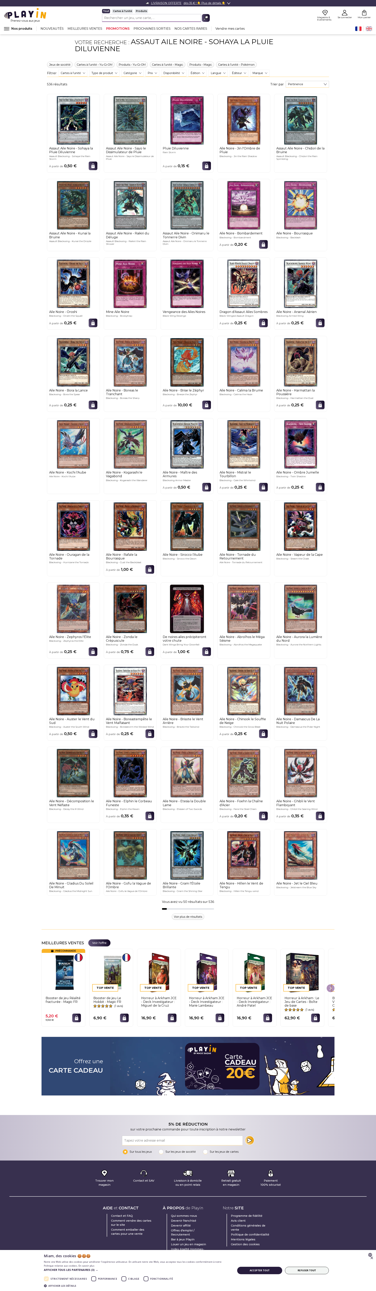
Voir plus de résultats (188, 916)
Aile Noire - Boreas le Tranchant (122, 392)
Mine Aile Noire (117, 312)
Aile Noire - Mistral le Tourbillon (235, 474)
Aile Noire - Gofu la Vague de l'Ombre (128, 885)
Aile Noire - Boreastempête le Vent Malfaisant (129, 721)
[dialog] (188, 1270)
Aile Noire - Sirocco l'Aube (182, 555)
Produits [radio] (141, 11)
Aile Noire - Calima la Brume (241, 390)
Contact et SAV (143, 1180)
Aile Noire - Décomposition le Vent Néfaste (71, 803)
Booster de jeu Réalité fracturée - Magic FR (63, 1000)
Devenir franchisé (183, 1220)
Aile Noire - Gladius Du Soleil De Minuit (71, 885)
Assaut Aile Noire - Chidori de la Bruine (300, 150)
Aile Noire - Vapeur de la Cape (299, 555)
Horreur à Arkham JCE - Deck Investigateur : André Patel (254, 1001)
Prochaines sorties (152, 28)
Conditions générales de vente (248, 1227)
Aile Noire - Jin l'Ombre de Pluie (240, 150)
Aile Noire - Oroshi (63, 312)
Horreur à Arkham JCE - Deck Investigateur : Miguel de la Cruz (159, 1001)
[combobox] (307, 84)
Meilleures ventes (85, 28)
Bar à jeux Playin (182, 1239)
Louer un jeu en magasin (188, 1244)
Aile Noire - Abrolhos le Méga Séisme (242, 638)
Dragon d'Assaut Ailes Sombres (244, 312)
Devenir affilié (181, 1225)
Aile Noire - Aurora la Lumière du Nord (299, 638)
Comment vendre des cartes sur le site (131, 1223)
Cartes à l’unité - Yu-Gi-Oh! (94, 64)
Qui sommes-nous (184, 1216)
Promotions (118, 28)
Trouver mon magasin (104, 1182)
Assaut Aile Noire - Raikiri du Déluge (127, 235)
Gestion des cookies (245, 1244)
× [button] (371, 1258)
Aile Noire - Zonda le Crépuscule (121, 638)
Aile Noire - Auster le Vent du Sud (72, 721)
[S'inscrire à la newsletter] (249, 1140)
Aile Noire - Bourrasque (294, 233)
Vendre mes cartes (230, 28)
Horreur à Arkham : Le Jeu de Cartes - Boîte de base (302, 1001)
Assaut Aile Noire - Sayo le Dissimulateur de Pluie (126, 150)
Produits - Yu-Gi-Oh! (132, 64)
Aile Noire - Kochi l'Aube (67, 472)
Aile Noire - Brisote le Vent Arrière (183, 721)
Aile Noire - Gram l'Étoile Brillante (181, 885)
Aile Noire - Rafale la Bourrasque (121, 556)
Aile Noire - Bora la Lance (68, 390)
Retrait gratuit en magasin (231, 1182)
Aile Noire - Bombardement (241, 233)
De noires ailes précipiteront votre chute (184, 638)
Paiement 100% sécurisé (270, 1182)
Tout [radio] (106, 11)
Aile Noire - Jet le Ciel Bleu (296, 883)
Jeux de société (59, 64)
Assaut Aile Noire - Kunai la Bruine (69, 235)
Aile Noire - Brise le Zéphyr (183, 390)
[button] (137, 1270)
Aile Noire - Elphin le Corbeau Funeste (129, 803)
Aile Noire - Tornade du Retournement (238, 556)
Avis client (238, 1220)
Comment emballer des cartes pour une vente (127, 1232)
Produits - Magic (200, 64)
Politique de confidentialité (250, 1234)
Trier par (277, 84)
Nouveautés (52, 28)
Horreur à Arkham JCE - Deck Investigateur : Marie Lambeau (206, 1001)
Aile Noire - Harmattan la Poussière (295, 392)
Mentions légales (243, 1239)
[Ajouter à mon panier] (93, 166)
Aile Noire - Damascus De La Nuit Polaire (298, 721)
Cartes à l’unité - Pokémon (236, 64)
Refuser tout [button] (307, 1270)
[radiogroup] (156, 11)
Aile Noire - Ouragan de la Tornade (69, 556)
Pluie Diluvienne (176, 148)
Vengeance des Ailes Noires (184, 312)
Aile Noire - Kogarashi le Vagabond (124, 474)
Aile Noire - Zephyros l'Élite (70, 637)
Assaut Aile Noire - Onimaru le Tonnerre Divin (186, 235)
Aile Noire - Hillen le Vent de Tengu (241, 885)
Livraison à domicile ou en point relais (188, 1182)
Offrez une (76, 1066)
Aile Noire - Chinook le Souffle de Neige (243, 721)
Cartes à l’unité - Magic (167, 64)
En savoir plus (86, 1265)
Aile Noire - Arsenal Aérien (296, 312)
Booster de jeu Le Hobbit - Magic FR (107, 1000)
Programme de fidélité (246, 1216)
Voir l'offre (99, 943)
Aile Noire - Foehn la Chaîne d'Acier (241, 803)
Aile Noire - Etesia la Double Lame (184, 803)
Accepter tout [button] (260, 1270)
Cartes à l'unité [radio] (122, 11)
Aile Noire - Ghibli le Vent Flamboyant (295, 803)
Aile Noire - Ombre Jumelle (297, 472)
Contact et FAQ (122, 1216)
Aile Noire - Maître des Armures (180, 474)
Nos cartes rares (190, 28)
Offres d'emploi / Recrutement (182, 1232)
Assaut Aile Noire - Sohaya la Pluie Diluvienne (71, 150)
